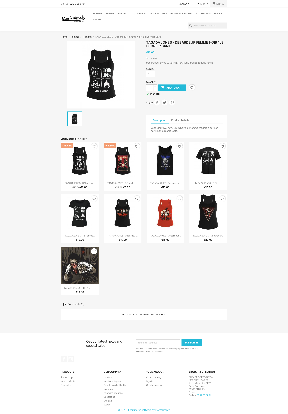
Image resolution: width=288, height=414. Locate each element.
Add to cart (172, 87)
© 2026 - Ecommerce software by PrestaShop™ (144, 410)
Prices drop (67, 377)
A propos (108, 389)
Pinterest (172, 102)
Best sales (66, 385)
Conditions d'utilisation (115, 385)
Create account (154, 385)
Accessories (158, 13)
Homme (97, 13)
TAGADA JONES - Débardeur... (80, 183)
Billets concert (181, 13)
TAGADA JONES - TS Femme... (80, 235)
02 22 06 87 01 (78, 3)
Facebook (64, 359)
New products (68, 381)
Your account (156, 371)
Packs (218, 13)
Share (157, 102)
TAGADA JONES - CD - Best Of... (80, 288)
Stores (107, 404)
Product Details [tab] (180, 120)
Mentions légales (112, 381)
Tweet (165, 102)
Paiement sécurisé (113, 392)
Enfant (123, 13)
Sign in (149, 381)
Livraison (108, 377)
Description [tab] (159, 120)
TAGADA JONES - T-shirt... (208, 183)
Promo (97, 19)
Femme (110, 13)
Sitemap (108, 400)
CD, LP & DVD (138, 13)
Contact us (109, 396)
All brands (203, 13)
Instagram (71, 359)
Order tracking (153, 377)
